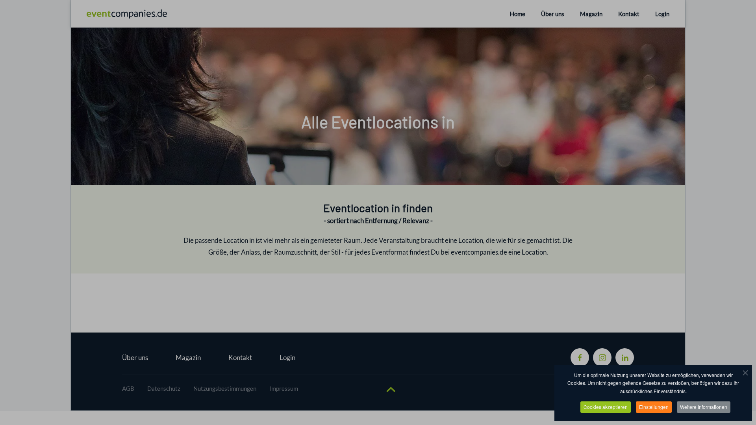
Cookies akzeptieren (606, 406)
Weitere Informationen (703, 406)
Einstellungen (654, 406)
